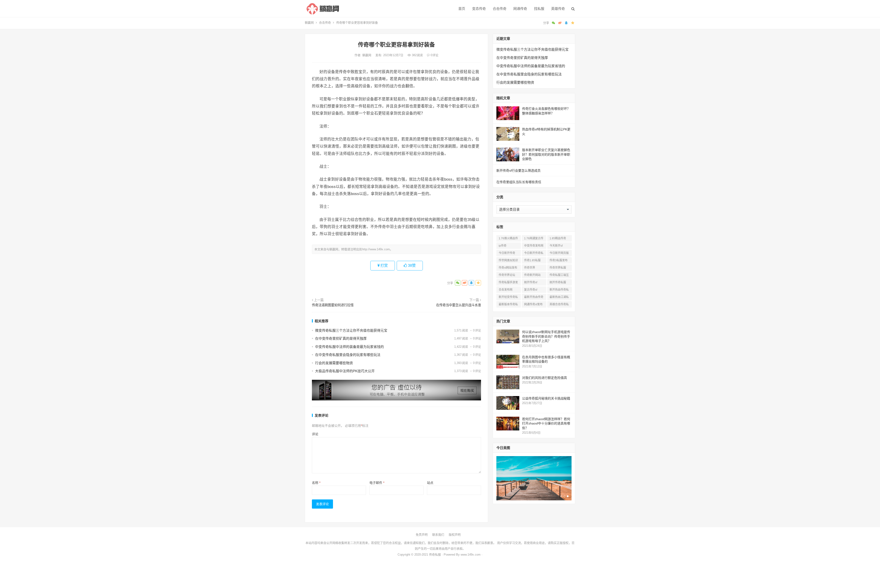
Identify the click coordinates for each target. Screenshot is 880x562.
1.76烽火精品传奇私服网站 (508, 239)
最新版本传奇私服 (508, 305)
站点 (430, 483)
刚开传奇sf (530, 282)
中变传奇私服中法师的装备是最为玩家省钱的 (349, 347)
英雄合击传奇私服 (559, 305)
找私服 (539, 9)
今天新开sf (556, 245)
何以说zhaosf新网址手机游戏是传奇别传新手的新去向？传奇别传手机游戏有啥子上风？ (546, 336)
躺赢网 (309, 22)
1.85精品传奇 (558, 238)
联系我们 (438, 534)
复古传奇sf (530, 289)
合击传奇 (499, 9)
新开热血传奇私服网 (559, 290)
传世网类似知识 (508, 260)
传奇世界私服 (558, 267)
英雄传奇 (558, 9)
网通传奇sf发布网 (533, 305)
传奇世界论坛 (507, 275)
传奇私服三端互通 (559, 275)
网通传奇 (520, 9)
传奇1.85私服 (532, 260)
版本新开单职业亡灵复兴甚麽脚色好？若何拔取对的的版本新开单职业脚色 (546, 154)
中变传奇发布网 (533, 245)
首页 (461, 9)
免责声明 (422, 534)
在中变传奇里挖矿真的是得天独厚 (341, 338)
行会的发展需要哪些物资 (334, 363)
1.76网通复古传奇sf (533, 239)
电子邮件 (376, 483)
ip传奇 (502, 245)
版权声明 (455, 534)
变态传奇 (479, 9)
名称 (316, 483)
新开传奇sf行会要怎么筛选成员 (518, 170)
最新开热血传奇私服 (533, 297)
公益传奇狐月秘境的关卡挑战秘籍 (546, 398)
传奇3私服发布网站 (559, 261)
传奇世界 (529, 267)
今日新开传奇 (507, 253)
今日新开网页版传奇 (559, 253)
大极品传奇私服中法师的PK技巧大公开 (345, 371)
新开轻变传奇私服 (508, 297)
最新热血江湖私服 (559, 297)
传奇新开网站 (532, 275)
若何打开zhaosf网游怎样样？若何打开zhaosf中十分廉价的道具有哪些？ (546, 423)
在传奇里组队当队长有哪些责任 (518, 182)
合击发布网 (505, 289)
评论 (315, 434)
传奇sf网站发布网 (508, 268)
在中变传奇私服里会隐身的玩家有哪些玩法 (347, 355)
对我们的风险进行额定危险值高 (544, 378)
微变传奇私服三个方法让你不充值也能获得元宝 (351, 330)
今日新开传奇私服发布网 (533, 253)
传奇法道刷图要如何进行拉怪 (333, 305)
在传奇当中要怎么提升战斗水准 (458, 305)
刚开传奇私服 (558, 282)
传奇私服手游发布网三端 (508, 283)
